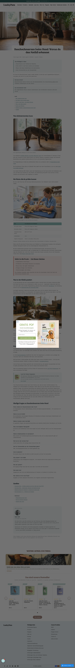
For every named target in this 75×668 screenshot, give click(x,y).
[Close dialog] (17, 322)
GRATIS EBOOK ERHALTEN (26, 338)
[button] (3, 660)
